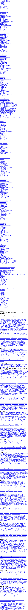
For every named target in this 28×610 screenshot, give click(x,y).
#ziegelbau (2, 361)
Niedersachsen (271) (4, 70)
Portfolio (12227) (3, 6)
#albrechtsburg (17, 386)
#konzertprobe (23, 564)
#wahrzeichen (3, 537)
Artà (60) (2, 121)
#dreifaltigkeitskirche (4, 515)
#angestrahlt (10, 543)
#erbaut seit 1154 (9, 339)
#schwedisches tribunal (5, 378)
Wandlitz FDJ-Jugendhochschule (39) (7, 110)
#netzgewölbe (19, 532)
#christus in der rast (16, 514)
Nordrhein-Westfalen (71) (5, 68)
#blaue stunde (3, 373)
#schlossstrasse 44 (3, 463)
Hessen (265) (2, 74)
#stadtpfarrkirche (17, 330)
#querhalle (11, 359)
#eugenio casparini (15, 529)
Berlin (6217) (3, 7)
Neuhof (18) (2, 78)
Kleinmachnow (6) (4, 52)
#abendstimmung (3, 370)
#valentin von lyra (20, 378)
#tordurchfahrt (13, 378)
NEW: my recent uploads (5, 1)
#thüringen (5, 345)
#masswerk (13, 342)
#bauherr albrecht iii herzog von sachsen (12, 388)
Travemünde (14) (3, 62)
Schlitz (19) (2, 80)
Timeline (2, 3)
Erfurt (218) (2, 140)
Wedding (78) (3, 35)
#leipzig (15, 548)
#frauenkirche (8, 486)
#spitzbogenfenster (23, 504)
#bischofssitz (5, 324)
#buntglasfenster (23, 457)
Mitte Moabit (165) (4, 39)
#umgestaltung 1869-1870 (16, 491)
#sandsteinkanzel (21, 608)
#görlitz (1, 434)
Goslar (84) (2, 72)
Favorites (2, 2)
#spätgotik (23, 551)
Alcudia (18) (2, 126)
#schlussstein (24, 359)
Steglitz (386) (3, 29)
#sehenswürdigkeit (21, 344)
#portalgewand (21, 424)
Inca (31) (2, 127)
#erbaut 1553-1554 (14, 373)
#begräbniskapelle (3, 417)
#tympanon (12, 425)
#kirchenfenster (17, 518)
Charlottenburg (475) (4, 8)
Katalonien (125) (3, 130)
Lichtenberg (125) (3, 15)
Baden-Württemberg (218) (5, 152)
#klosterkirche (23, 518)
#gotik (8, 517)
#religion (11, 330)
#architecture (14, 322)
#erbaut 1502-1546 (11, 591)
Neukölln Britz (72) (4, 19)
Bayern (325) (2, 93)
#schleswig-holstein (17, 359)
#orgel (1, 343)
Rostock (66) (2, 133)
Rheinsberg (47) (3, 47)
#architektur (20, 322)
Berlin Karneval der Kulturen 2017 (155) (8, 103)
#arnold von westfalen (10, 387)
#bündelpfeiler (16, 324)
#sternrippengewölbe (14, 536)
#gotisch (1, 327)
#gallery (14, 326)
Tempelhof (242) (3, 31)
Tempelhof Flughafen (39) (5, 43)
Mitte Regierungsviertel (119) (6, 25)
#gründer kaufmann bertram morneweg (8, 355)
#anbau (1, 416)
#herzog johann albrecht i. (9, 375)
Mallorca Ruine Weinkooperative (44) (8, 108)
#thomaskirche (9, 552)
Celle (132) (2, 73)
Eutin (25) (2, 60)
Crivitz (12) (2, 134)
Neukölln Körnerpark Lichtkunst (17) (7, 21)
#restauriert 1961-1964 (7, 567)
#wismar (9, 379)
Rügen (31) (2, 132)
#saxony (23, 595)
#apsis (10, 322)
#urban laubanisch (22, 536)
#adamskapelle (3, 443)
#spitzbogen (6, 425)
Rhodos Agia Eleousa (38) (5, 115)
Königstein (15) (3, 88)
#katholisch (2, 329)
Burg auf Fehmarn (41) (5, 65)
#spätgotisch (8, 491)
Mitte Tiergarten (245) (4, 33)
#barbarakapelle (18, 513)
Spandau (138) (3, 38)
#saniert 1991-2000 (11, 551)
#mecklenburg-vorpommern (7, 376)
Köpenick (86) (3, 13)
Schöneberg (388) (3, 28)
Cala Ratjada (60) (3, 123)
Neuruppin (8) (3, 48)
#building (10, 324)
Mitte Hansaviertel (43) (5, 40)
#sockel (1, 394)
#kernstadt (7, 329)
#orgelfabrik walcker (4, 462)
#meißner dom (16, 422)
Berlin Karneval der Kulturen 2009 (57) (8, 106)
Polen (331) (2, 98)
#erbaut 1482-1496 (17, 545)
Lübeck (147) (3, 59)
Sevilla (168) (2, 129)
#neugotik (18, 461)
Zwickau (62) (3, 84)
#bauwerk (14, 323)
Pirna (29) (2, 86)
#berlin (10, 457)
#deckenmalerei (21, 353)
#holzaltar (2, 501)
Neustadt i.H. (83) (3, 63)
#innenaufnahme (19, 328)
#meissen (20, 392)
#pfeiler (10, 503)
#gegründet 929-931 (21, 390)
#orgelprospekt (6, 343)
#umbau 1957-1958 (16, 463)
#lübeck (23, 356)
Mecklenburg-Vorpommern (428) (7, 131)
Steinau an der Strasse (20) (5, 79)
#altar (8, 443)
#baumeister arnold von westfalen (20, 388)
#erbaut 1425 (2, 418)
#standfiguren (6, 394)
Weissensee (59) (3, 41)
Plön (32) (2, 64)
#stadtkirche (6, 536)
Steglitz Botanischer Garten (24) (6, 30)
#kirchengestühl (10, 548)
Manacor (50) (3, 125)
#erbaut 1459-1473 (11, 485)
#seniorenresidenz (12, 360)
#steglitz (9, 463)
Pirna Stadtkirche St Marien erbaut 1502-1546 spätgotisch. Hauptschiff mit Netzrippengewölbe (12, 600)
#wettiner (17, 425)
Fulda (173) (2, 77)
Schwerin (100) (3, 135)
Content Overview (4, 157)
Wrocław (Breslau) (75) (5, 100)
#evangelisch (8, 418)
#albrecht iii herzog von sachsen (6, 386)
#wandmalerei (13, 394)
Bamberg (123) (3, 96)
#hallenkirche (3, 460)
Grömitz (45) (2, 61)
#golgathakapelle (23, 433)
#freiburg (22, 325)
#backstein (13, 456)
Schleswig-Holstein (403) (5, 57)
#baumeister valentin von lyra (13, 372)
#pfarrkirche (17, 534)
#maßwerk (6, 422)
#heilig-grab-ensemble (8, 434)
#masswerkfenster (3, 436)
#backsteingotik (23, 352)
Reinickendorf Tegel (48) (5, 27)
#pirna (11, 595)
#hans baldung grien (20, 327)
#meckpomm (15, 376)
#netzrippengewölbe (23, 329)
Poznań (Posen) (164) (4, 101)
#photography (6, 330)
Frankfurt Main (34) (4, 76)
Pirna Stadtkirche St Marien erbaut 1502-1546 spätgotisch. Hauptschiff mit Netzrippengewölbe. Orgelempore (12, 588)
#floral (4, 354)
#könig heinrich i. (3, 392)
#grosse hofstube (3, 391)
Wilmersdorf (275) (4, 36)
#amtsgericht (14, 370)
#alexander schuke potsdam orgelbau (7, 337)
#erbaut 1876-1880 (14, 458)
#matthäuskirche (3, 461)
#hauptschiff (2, 341)
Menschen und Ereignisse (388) (6, 102)
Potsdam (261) (3, 45)
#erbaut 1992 (2, 339)
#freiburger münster (4, 326)
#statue (5, 520)
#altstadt (6, 322)
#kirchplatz (2, 594)
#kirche (20, 356)
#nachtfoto (25, 376)
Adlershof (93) (3, 9)
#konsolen (2, 519)
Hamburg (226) (3, 66)
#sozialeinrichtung (20, 360)
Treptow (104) (3, 34)
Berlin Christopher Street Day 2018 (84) (8, 105)
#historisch (2, 328)
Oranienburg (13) (3, 55)
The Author (2, 4)
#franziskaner (10, 516)
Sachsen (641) (3, 82)
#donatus (24, 417)
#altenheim (2, 352)
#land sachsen (10, 392)
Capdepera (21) (3, 122)
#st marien (8, 596)
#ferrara (20, 373)
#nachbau (21, 376)
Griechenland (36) (3, 147)
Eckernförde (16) (3, 58)
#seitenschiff (17, 551)
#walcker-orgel (23, 463)
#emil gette (8, 458)
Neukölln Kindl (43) (4, 20)
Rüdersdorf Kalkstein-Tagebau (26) (7, 111)
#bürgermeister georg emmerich (10, 432)
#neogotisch (9, 488)
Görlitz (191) (2, 89)
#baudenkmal (8, 323)
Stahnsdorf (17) (3, 56)
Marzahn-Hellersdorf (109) (5, 16)
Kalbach (1, 81)
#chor (20, 324)
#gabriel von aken (14, 374)
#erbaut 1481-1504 (22, 432)
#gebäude (18, 326)
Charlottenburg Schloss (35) (6, 11)
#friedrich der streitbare (10, 419)
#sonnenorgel (20, 535)
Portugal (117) (3, 149)
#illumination (13, 547)
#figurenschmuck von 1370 (17, 418)
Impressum (2, 5)
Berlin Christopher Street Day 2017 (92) (8, 104)
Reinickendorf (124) (4, 26)
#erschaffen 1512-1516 (7, 325)
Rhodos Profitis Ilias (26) (5, 116)
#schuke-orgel (14, 344)
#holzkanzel (7, 501)
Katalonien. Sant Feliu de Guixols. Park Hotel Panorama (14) (12, 117)
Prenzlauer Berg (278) (4, 24)
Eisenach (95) (3, 139)
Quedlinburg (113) (4, 144)
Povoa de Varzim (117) (4, 150)
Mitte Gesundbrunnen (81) (5, 42)
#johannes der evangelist (19, 421)
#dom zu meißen (18, 417)
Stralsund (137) (3, 136)
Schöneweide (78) (3, 22)
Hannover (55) (3, 71)
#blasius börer (15, 528)
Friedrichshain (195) (4, 12)
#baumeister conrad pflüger (11, 527)
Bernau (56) (2, 50)
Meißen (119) (3, 90)
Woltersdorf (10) (3, 51)
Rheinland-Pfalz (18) (4, 91)
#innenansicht (12, 328)
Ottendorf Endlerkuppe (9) (5, 114)
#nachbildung (10, 436)
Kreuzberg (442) (3, 14)
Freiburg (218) (3, 153)
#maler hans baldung (14, 329)
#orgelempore (12, 534)
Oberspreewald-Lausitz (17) (6, 53)
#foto (14, 325)
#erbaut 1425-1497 (7, 529)
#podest (20, 393)
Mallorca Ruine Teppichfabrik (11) (7, 112)
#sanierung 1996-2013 (19, 490)
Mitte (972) (2, 17)
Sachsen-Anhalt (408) (4, 142)
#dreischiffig (2, 458)
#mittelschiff (13, 532)
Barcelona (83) (3, 128)
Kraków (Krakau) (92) (4, 99)
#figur (24, 515)
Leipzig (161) (3, 87)
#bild (17, 323)
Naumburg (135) (3, 145)
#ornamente (11, 357)
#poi (20, 343)
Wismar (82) (2, 137)
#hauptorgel (19, 340)
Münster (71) (2, 69)
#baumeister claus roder (5, 544)
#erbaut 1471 (21, 389)
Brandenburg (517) (4, 44)
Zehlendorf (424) (3, 37)
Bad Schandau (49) (4, 83)
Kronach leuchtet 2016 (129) (6, 94)
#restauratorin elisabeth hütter (13, 550)
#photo (1, 330)
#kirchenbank (8, 342)
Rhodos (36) (2, 148)
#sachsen (8, 437)
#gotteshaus (6, 327)
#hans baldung (12, 327)
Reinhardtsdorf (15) (4, 85)
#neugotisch (23, 461)
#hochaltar (7, 328)
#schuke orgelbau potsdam (5, 344)
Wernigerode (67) (3, 143)
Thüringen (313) (3, 138)
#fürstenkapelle (18, 419)
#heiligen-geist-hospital (21, 355)
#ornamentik (16, 357)
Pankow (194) (3, 23)
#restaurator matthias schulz (9, 566)
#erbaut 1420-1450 (13, 515)
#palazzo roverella (12, 377)
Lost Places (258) (3, 107)
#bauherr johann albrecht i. (16, 371)
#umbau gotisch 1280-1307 (14, 345)
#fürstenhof (7, 374)
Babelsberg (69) (3, 46)
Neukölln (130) (3, 18)
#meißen (16, 392)
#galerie (10, 326)
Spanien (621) (3, 118)
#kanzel (25, 501)
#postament (24, 393)
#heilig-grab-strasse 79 (18, 434)
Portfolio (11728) (3, 151)
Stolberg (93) (2, 146)
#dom (25, 338)
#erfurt (14, 339)
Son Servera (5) (3, 124)
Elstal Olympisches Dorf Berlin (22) (7, 113)
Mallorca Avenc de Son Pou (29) (6, 109)
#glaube (22, 326)
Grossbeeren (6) (3, 49)
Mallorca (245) (3, 120)
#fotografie (17, 325)
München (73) (3, 95)
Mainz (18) (2, 92)
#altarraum (2, 322)
